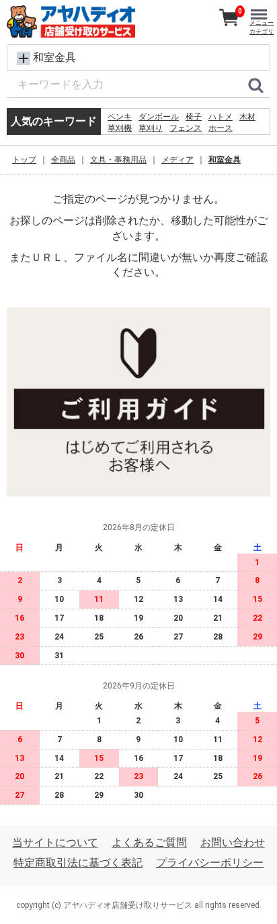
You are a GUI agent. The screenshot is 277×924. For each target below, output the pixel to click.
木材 (247, 116)
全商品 (63, 159)
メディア (177, 159)
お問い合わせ (232, 842)
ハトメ (220, 116)
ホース (220, 128)
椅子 (194, 116)
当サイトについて (55, 842)
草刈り (150, 128)
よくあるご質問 (149, 842)
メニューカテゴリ (261, 27)
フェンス (185, 128)
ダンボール (158, 116)
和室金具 (224, 159)
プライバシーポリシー (210, 862)
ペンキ (120, 116)
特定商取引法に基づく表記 (78, 862)
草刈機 (120, 128)
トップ (24, 159)
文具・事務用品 (118, 159)
